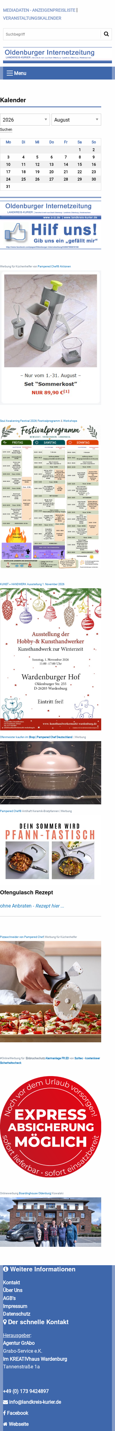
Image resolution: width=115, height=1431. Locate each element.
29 (80, 179)
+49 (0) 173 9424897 (26, 1391)
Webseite (19, 1424)
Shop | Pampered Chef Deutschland (50, 737)
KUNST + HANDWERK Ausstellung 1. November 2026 (32, 584)
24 (8, 179)
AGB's (9, 1298)
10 (8, 164)
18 (23, 172)
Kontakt (11, 1282)
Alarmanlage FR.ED (57, 1058)
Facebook (17, 1413)
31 (8, 187)
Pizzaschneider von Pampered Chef (22, 937)
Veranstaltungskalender (32, 18)
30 (94, 179)
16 (94, 164)
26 (37, 179)
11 (23, 164)
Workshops (70, 420)
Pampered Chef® (10, 811)
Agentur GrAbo (19, 1343)
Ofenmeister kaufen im (14, 737)
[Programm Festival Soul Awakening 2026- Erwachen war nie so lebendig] (50, 496)
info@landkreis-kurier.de (34, 1402)
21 (66, 172)
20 (51, 172)
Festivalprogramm (49, 420)
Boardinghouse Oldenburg (35, 1193)
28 (66, 179)
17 (8, 172)
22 (80, 172)
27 (51, 179)
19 (37, 172)
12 (37, 164)
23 (94, 172)
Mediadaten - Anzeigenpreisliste (39, 10)
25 (23, 179)
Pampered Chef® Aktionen (54, 266)
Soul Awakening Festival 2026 (18, 420)
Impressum (15, 1306)
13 (51, 164)
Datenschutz (16, 1314)
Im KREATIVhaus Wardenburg (35, 1359)
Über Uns (12, 1290)
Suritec (78, 1058)
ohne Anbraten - (32, 906)
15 (80, 164)
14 (66, 164)
